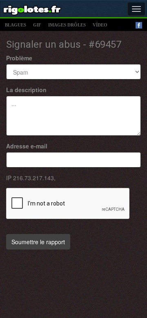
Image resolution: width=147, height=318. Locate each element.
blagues (15, 24)
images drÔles (67, 24)
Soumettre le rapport (38, 242)
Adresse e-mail (26, 146)
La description (26, 90)
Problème (19, 58)
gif (37, 24)
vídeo (100, 24)
